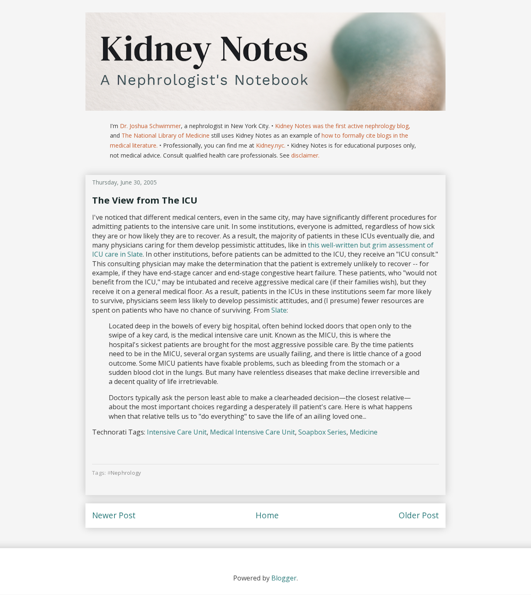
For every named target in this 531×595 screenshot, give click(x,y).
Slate (279, 310)
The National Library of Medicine (165, 135)
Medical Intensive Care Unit (252, 432)
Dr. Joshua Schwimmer (150, 126)
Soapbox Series (322, 432)
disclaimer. (305, 155)
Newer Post (114, 515)
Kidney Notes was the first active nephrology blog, (342, 126)
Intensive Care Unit (177, 432)
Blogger (284, 578)
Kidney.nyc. (270, 145)
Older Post (419, 515)
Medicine (364, 432)
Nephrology (126, 472)
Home (267, 515)
